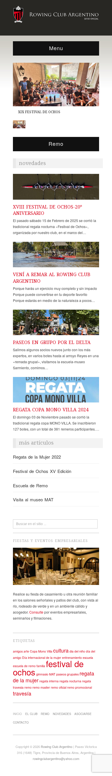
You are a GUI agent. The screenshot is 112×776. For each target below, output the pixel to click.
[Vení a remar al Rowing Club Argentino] (56, 256)
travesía (22, 693)
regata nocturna (70, 681)
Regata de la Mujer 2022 (37, 457)
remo (28, 687)
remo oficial (58, 687)
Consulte (36, 612)
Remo (45, 714)
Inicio (17, 714)
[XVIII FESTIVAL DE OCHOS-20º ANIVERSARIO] (56, 188)
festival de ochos (48, 667)
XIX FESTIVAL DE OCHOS (39, 112)
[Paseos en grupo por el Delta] (56, 323)
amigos (18, 651)
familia (40, 666)
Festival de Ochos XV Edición (42, 471)
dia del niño (77, 651)
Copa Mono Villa (41, 651)
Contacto (21, 722)
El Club (31, 714)
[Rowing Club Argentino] (56, 13)
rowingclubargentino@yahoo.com (56, 758)
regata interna (49, 681)
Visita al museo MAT (33, 499)
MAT (52, 674)
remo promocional (79, 687)
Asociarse (83, 714)
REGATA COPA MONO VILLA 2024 (50, 409)
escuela (88, 657)
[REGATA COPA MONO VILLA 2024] (56, 391)
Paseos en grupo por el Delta (51, 342)
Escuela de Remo (30, 485)
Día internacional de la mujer (41, 657)
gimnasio (42, 674)
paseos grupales (67, 674)
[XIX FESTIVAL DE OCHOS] (56, 84)
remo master (41, 687)
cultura (61, 650)
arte (26, 651)
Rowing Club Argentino (56, 746)
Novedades (62, 714)
